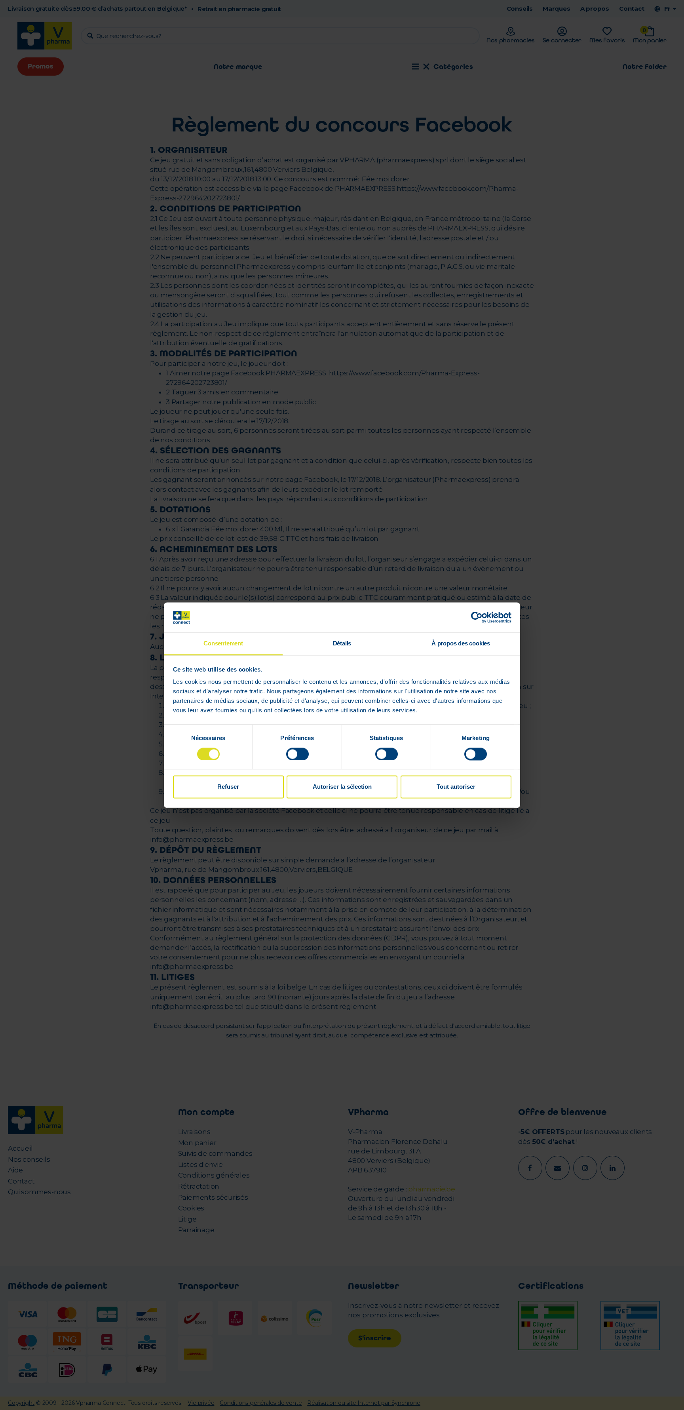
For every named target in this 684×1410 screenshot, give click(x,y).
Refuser (228, 787)
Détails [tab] (342, 643)
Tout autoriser (456, 787)
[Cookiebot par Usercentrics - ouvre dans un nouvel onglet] (476, 617)
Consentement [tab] (223, 643)
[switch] (297, 754)
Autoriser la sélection (342, 787)
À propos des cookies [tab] (460, 643)
